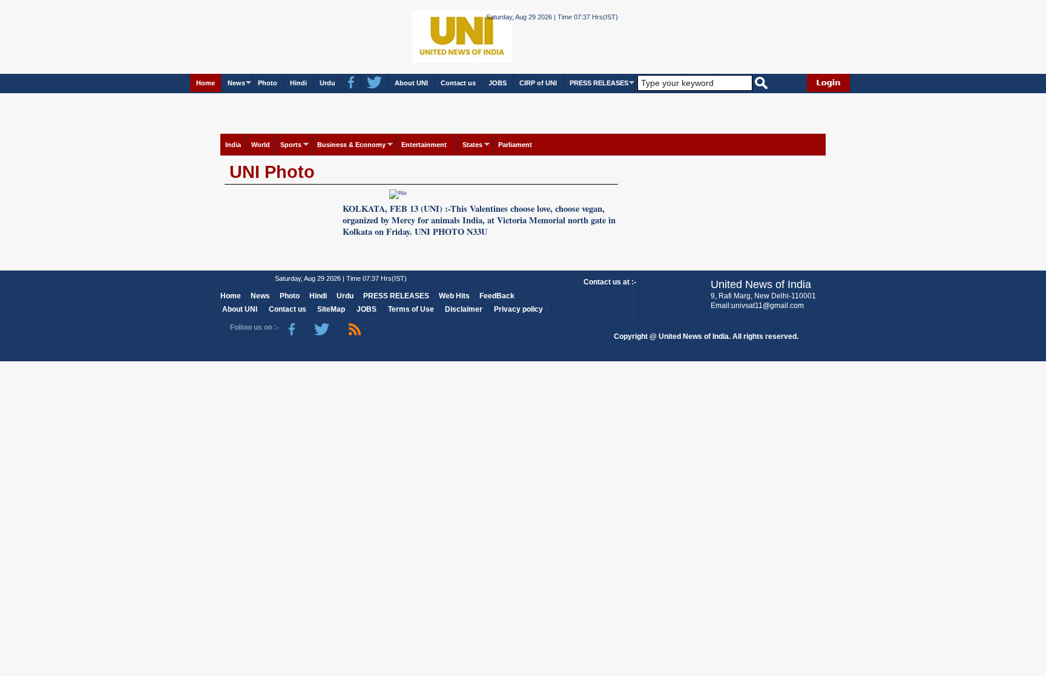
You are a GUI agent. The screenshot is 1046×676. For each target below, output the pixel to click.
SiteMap (331, 309)
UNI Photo (272, 172)
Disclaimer (463, 309)
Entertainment (424, 144)
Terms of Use (411, 309)
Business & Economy (351, 144)
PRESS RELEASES (599, 83)
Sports (290, 144)
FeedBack (497, 296)
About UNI (411, 83)
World (260, 144)
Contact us (458, 83)
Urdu (327, 83)
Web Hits (454, 296)
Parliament (515, 144)
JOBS (497, 83)
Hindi (298, 83)
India (233, 144)
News (236, 83)
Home (205, 83)
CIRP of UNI (538, 83)
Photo (267, 83)
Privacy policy (518, 309)
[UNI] (428, 36)
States (472, 144)
